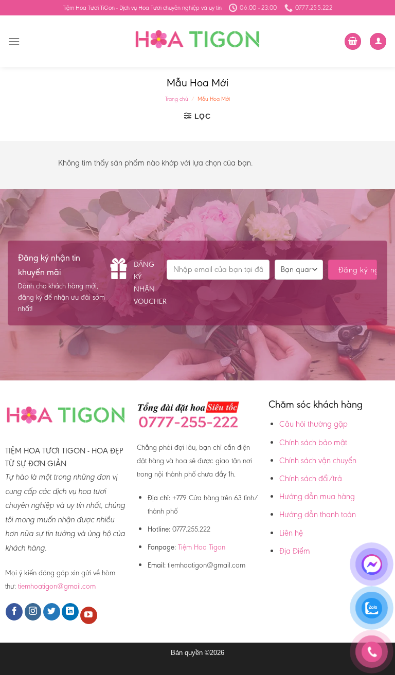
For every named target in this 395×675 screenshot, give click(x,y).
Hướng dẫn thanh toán (317, 514)
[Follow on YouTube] (88, 615)
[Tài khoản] (378, 41)
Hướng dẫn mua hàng (317, 496)
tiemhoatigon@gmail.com (57, 586)
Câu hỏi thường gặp (313, 424)
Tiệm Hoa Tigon (201, 547)
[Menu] (14, 41)
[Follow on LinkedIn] (70, 612)
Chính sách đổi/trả (310, 478)
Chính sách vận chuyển (317, 460)
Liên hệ (291, 533)
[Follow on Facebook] (14, 612)
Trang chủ (176, 98)
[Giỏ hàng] (353, 41)
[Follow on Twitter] (51, 612)
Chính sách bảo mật (313, 442)
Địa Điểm (294, 551)
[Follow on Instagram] (33, 612)
